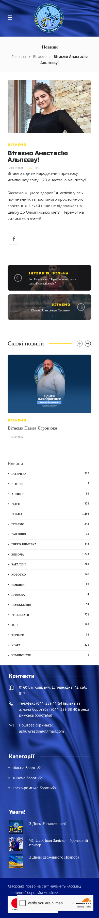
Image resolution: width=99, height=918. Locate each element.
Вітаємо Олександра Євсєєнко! (51, 310)
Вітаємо (39, 56)
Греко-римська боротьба (34, 787)
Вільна (61, 273)
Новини (50, 584)
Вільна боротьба (27, 767)
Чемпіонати (50, 655)
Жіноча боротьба (28, 777)
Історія (50, 483)
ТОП (50, 624)
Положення (50, 604)
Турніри (50, 635)
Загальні (50, 564)
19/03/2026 (16, 436)
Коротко (50, 574)
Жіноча (50, 554)
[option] (49, 399)
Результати (50, 614)
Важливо (50, 534)
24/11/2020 (16, 167)
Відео (50, 503)
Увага (50, 645)
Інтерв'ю (39, 273)
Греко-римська (50, 544)
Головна (19, 56)
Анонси (50, 494)
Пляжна (50, 594)
